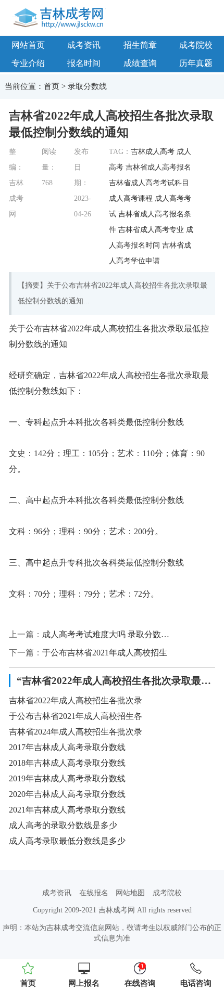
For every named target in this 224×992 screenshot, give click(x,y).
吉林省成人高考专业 (151, 230)
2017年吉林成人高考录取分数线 (67, 747)
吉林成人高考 (153, 152)
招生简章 (140, 45)
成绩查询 (140, 63)
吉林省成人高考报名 (158, 167)
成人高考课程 (131, 198)
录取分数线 (87, 86)
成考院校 (167, 893)
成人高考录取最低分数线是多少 (67, 840)
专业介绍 (28, 63)
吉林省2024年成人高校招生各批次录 (75, 731)
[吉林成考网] (60, 17)
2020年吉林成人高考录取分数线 (67, 794)
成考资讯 (84, 45)
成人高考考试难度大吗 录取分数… (105, 634)
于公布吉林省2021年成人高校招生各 (75, 716)
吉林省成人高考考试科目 (149, 183)
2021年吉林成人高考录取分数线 (67, 809)
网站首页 (28, 45)
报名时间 (84, 63)
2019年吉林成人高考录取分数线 (67, 778)
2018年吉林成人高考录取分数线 (67, 762)
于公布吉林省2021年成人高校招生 (104, 652)
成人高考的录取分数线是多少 (63, 825)
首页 (51, 86)
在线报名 (93, 893)
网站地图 (130, 893)
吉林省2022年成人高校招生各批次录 (75, 700)
